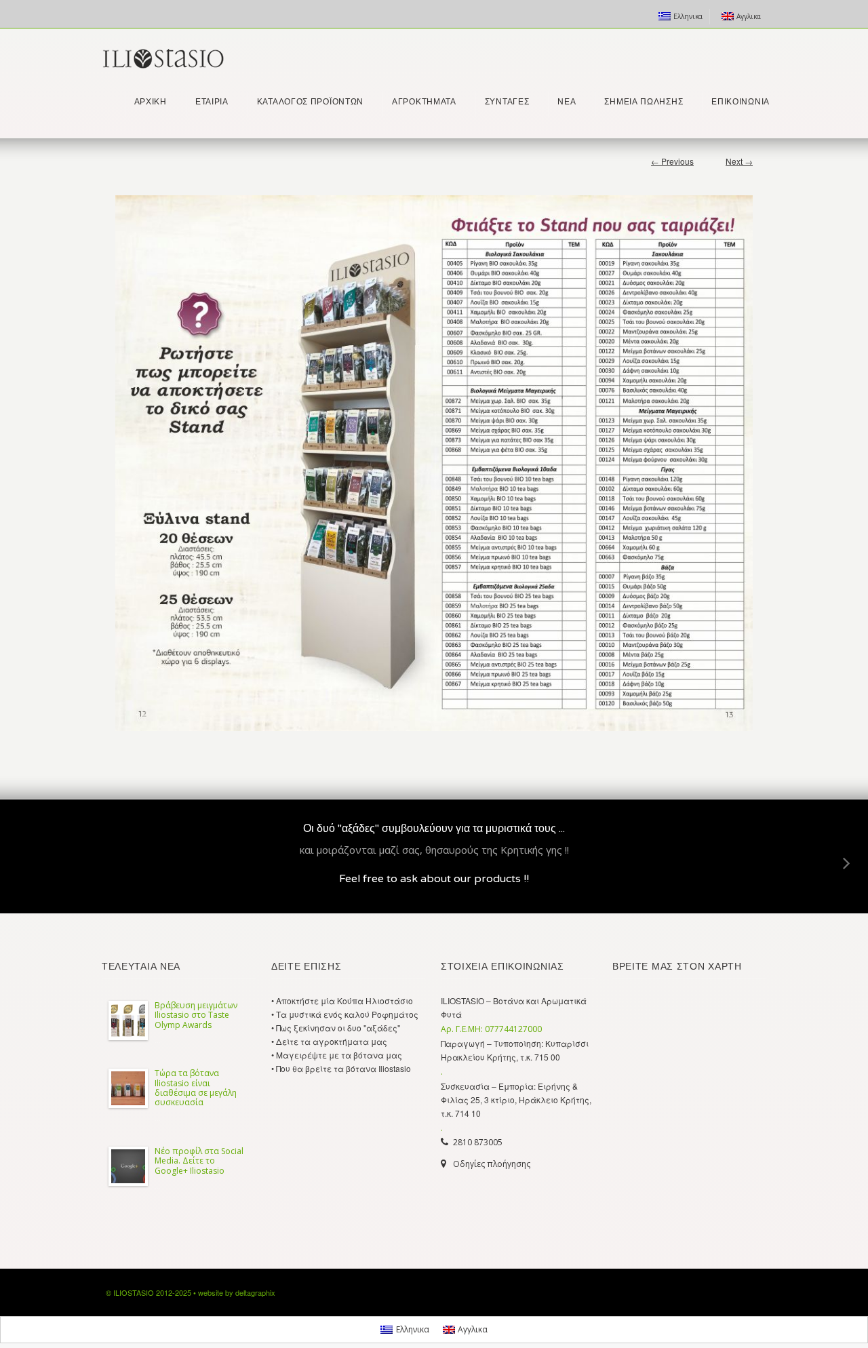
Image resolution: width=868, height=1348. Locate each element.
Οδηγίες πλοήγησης (491, 1164)
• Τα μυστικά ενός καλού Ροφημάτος (344, 1014)
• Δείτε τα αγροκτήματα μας (329, 1041)
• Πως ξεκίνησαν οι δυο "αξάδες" (335, 1027)
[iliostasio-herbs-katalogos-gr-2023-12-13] (434, 463)
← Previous (672, 161)
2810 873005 (477, 1142)
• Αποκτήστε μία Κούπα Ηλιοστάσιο (342, 1000)
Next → (739, 161)
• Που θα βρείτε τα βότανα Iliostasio (341, 1068)
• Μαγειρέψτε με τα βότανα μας (336, 1054)
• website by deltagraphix (234, 1292)
